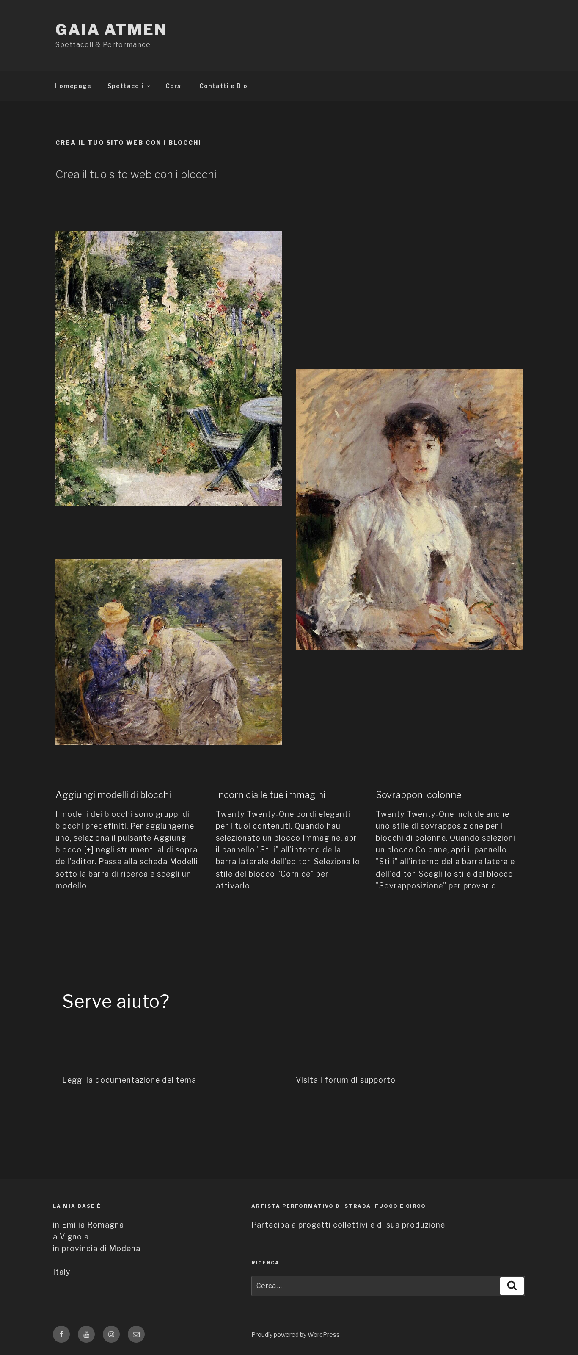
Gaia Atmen (111, 29)
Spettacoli (125, 85)
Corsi (174, 85)
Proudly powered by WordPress (295, 1334)
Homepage (73, 85)
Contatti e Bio (223, 85)
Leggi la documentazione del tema (129, 1080)
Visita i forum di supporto (346, 1080)
